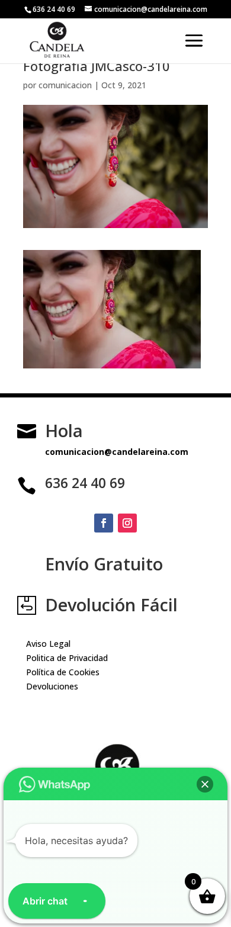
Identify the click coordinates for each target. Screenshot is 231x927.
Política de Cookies (63, 672)
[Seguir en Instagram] (127, 523)
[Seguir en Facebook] (103, 523)
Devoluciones (52, 686)
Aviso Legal (48, 643)
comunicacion (65, 85)
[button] (205, 784)
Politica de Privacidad (67, 657)
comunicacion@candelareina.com (116, 451)
